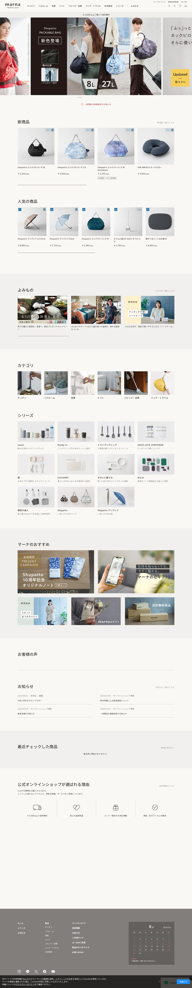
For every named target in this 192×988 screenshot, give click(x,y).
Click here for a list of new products (157, 122)
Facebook (44, 971)
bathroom (43, 6)
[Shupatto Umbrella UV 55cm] (32, 221)
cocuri (21, 452)
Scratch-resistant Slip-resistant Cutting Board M (158, 240)
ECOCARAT (63, 488)
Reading (154, 6)
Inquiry (83, 952)
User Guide (85, 937)
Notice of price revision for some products (98, 104)
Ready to (62, 452)
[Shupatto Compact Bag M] (96, 221)
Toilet (68, 6)
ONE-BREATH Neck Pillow (149, 167)
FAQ (82, 942)
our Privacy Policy (21, 984)
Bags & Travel (110, 6)
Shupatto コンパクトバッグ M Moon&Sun (111, 168)
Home (20, 923)
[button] (73, 97)
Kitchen (31, 6)
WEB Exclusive (127, 6)
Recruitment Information (92, 928)
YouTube (53, 971)
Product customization (91, 947)
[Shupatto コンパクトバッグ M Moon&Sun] (116, 146)
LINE (27, 971)
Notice (83, 932)
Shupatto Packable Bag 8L (30, 167)
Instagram (19, 971)
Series (140, 6)
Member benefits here (163, 801)
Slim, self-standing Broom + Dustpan (127, 240)
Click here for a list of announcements (156, 703)
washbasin (57, 6)
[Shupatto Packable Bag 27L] (76, 146)
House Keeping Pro (28, 523)
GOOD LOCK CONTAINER (151, 452)
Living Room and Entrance (87, 6)
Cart (185, 6)
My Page (174, 6)
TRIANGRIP (104, 452)
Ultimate (22, 488)
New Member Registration (168, 2)
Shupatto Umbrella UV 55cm (31, 238)
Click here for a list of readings (160, 295)
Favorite (180, 6)
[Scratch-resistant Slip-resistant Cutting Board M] (160, 221)
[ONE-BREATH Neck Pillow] (156, 146)
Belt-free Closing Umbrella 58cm (62, 240)
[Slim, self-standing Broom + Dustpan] (128, 221)
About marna (148, 2)
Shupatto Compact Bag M (94, 238)
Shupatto (62, 523)
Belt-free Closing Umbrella (112, 523)
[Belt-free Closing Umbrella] (64, 221)
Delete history (167, 763)
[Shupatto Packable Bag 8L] (36, 146)
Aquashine (143, 488)
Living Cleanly (105, 488)
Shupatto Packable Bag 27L (71, 167)
